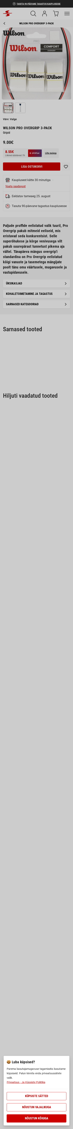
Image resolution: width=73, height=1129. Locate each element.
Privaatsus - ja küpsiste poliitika (26, 1082)
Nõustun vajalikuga (36, 1107)
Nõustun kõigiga (36, 1118)
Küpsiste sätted (36, 1096)
